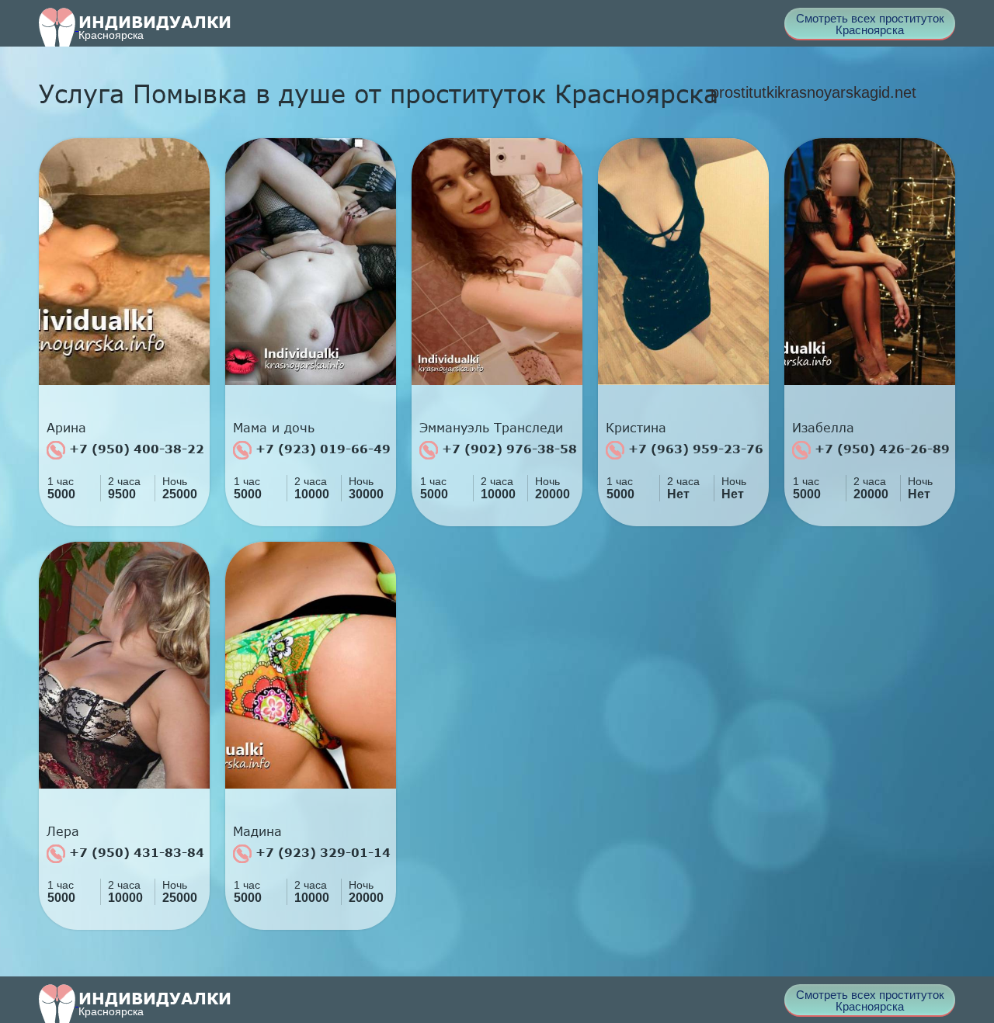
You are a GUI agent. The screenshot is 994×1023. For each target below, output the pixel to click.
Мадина (257, 831)
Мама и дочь (274, 427)
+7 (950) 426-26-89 (880, 449)
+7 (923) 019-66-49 (321, 449)
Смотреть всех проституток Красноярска (870, 24)
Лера (63, 831)
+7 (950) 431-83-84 (134, 852)
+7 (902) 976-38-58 (507, 449)
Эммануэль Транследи (491, 427)
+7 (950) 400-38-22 (134, 449)
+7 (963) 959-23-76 (693, 449)
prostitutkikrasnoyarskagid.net (813, 92)
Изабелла (823, 427)
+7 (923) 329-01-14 (321, 852)
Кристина (636, 427)
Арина (66, 427)
